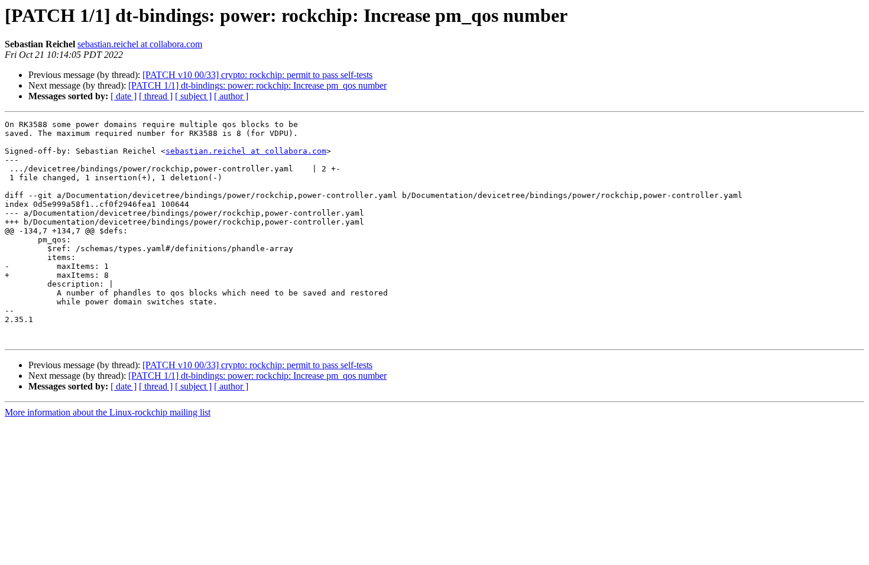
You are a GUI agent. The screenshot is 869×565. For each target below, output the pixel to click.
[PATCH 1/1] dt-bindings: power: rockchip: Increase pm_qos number (257, 85)
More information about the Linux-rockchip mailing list (107, 412)
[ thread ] (156, 96)
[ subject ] (193, 96)
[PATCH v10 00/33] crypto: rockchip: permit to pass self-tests (257, 75)
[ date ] (124, 96)
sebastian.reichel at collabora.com (139, 44)
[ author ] (231, 96)
